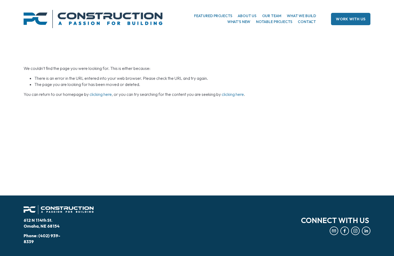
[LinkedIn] (366, 231)
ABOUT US (247, 15)
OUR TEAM (271, 15)
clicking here (101, 94)
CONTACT (307, 21)
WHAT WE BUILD (301, 15)
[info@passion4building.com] (334, 231)
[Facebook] (344, 231)
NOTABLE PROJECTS (274, 21)
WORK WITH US (350, 19)
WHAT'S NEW (239, 21)
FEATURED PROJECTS (213, 15)
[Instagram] (355, 231)
